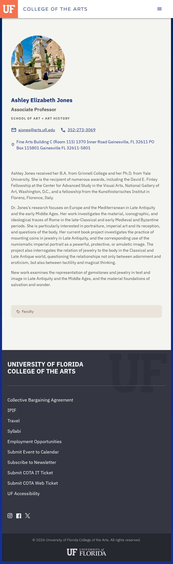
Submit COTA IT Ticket (30, 473)
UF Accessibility (23, 493)
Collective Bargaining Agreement (40, 400)
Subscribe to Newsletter (31, 462)
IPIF (11, 410)
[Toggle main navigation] (159, 9)
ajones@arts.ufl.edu (36, 129)
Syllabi (14, 431)
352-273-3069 (82, 129)
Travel (13, 421)
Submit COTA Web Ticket (32, 483)
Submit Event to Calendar (33, 452)
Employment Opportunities (34, 441)
